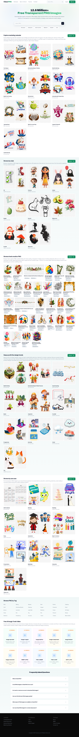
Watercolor (54, 218)
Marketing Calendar (8, 725)
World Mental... (49, 278)
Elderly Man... (40, 329)
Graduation (30, 536)
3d (4, 190)
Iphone (5, 610)
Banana (29, 604)
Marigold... (66, 294)
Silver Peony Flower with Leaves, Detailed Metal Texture (57, 293)
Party (5, 536)
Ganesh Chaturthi (56, 124)
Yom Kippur (6, 68)
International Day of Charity (34, 68)
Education (54, 564)
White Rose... (68, 280)
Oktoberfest (30, 96)
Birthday (30, 507)
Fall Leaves (23, 27)
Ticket (41, 615)
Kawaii (5, 218)
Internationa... (22, 328)
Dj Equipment (35, 346)
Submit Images (31, 723)
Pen (16, 612)
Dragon (41, 607)
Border (54, 604)
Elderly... (31, 329)
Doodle (5, 246)
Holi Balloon (46, 294)
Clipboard (45, 27)
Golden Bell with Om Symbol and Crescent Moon (50, 309)
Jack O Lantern (38, 27)
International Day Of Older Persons (35, 385)
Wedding (54, 507)
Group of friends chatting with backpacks (25, 343)
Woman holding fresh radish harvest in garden (8, 276)
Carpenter (30, 414)
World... (5, 278)
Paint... (45, 296)
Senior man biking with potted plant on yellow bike (41, 326)
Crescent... (68, 312)
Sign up (72, 1)
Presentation (6, 564)
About (54, 719)
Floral (66, 607)
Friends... (24, 346)
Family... (20, 329)
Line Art (29, 218)
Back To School (55, 536)
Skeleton (5, 615)
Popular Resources (7, 721)
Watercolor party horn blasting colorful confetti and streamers (16, 343)
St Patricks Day (58, 278)
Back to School (23, 1)
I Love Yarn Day (50, 329)
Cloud (53, 442)
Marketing (30, 564)
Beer (41, 604)
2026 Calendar (7, 507)
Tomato (54, 615)
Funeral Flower (69, 311)
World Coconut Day (32, 124)
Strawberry (18, 615)
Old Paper (67, 610)
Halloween (16, 1)
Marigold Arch (66, 296)
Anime (53, 190)
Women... (59, 312)
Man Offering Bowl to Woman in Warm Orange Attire (59, 326)
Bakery (17, 604)
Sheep (66, 612)
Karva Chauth (27, 294)
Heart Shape (69, 329)
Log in (66, 1)
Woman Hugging (49, 280)
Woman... (6, 280)
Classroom (6, 592)
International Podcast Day (58, 96)
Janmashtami (7, 124)
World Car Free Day (8, 96)
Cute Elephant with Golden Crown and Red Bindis (8, 309)
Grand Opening (55, 385)
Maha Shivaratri (50, 311)
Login (29, 719)
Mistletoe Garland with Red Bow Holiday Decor (34, 275)
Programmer (6, 442)
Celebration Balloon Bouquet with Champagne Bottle (17, 276)
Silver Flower (56, 294)
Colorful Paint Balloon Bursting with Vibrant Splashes (47, 293)
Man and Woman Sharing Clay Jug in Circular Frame (28, 293)
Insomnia (30, 442)
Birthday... (14, 344)
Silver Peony (56, 296)
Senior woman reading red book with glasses (32, 326)
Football (35, 1)
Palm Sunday (16, 294)
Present (54, 612)
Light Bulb (30, 610)
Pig (28, 612)
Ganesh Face (6, 311)
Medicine (42, 610)
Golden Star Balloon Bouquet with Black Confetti (40, 309)
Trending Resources (8, 719)
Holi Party (34, 344)
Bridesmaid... (68, 278)
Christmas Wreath (19, 607)
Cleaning (30, 607)
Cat (4, 470)
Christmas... (27, 278)
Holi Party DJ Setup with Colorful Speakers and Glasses (37, 343)
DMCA (54, 721)
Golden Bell (49, 312)
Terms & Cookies (56, 723)
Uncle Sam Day (7, 152)
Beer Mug (36, 296)
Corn (57, 27)
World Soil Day (7, 385)
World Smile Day (55, 68)
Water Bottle (67, 615)
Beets (5, 414)
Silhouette (30, 246)
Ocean (54, 610)
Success (30, 615)
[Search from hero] (62, 23)
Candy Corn (30, 27)
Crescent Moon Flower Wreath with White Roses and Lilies (70, 309)
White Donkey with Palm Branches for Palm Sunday (17, 293)
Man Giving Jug (27, 296)
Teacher (30, 1)
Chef (5, 607)
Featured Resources (8, 723)
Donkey (15, 296)
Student (51, 27)
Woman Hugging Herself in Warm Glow (48, 276)
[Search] (62, 1)
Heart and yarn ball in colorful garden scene (70, 326)
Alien (5, 604)
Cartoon (30, 190)
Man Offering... (59, 329)
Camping (67, 604)
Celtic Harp (57, 280)
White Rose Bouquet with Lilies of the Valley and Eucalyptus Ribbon (70, 276)
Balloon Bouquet (17, 280)
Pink (41, 612)
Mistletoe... (33, 278)
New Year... (16, 278)
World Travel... (7, 296)
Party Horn (14, 346)
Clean (8, 2)
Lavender (18, 610)
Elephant (6, 312)
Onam (5, 612)
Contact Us (55, 725)
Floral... (11, 328)
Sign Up (29, 721)
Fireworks (55, 607)
